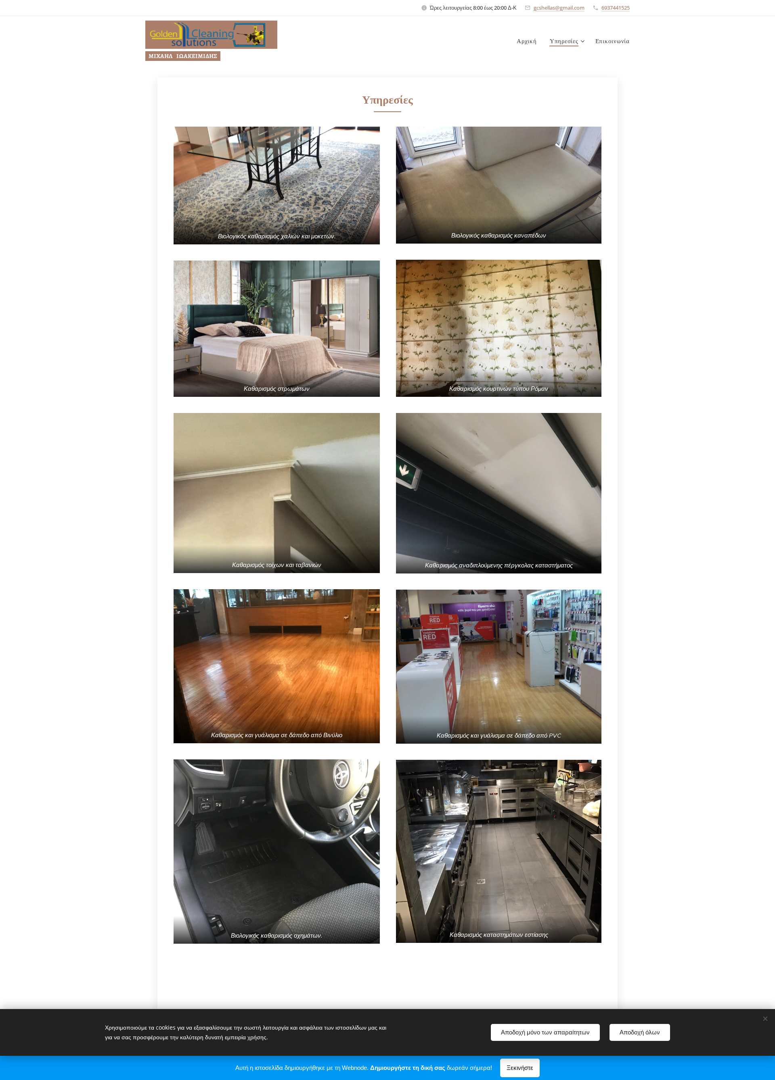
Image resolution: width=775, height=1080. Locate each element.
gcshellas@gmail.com (559, 7)
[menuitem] (529, 41)
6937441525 (615, 7)
